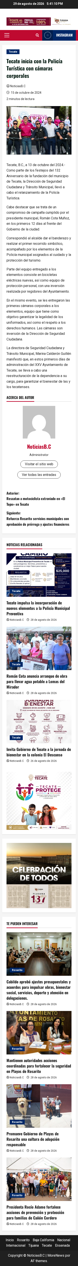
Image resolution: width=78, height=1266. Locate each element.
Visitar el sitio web (39, 464)
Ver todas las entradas (39, 475)
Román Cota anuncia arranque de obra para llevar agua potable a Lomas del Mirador (36, 681)
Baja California (43, 1240)
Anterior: (35, 498)
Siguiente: (37, 518)
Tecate (13, 51)
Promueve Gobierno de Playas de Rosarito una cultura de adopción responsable (32, 1139)
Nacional (63, 1240)
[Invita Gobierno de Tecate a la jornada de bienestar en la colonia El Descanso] (39, 721)
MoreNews (55, 1255)
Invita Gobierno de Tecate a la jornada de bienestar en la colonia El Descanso (38, 751)
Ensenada (62, 1245)
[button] (6, 35)
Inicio (10, 1240)
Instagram (64, 35)
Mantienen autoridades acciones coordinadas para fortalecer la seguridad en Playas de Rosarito (38, 1066)
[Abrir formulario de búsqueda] (37, 35)
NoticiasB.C (18, 86)
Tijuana (33, 1245)
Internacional (15, 1245)
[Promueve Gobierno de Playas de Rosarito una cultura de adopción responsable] (39, 1106)
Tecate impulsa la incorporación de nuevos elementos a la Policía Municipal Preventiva (38, 608)
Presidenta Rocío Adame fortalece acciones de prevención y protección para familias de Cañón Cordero (35, 1212)
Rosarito (17, 970)
